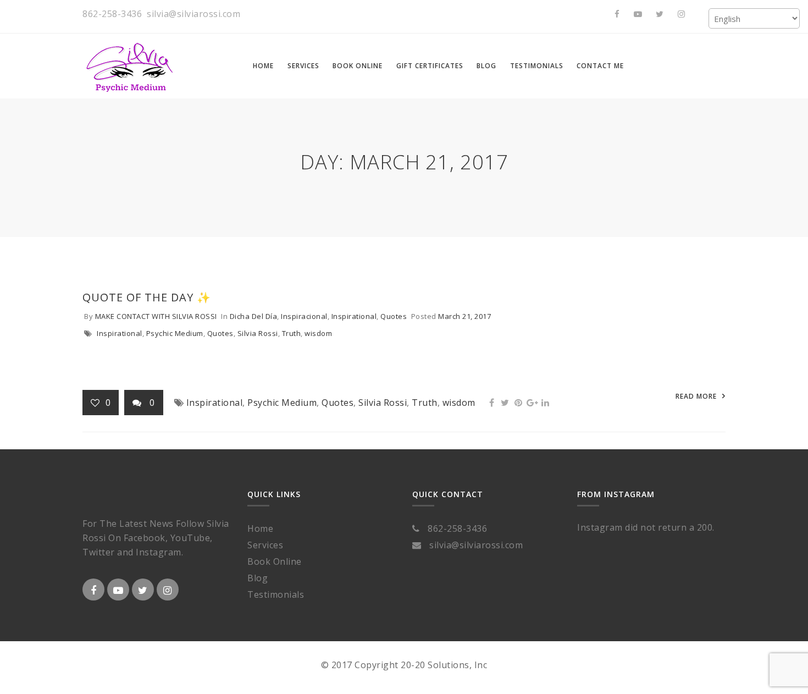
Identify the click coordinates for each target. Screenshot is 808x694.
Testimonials (275, 594)
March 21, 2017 (464, 316)
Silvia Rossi (257, 333)
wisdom (318, 333)
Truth (291, 333)
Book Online (274, 561)
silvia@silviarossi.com (193, 14)
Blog (257, 578)
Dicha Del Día (254, 316)
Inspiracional (304, 316)
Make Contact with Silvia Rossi (156, 316)
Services (265, 545)
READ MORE (696, 396)
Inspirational (354, 316)
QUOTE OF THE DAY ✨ (146, 297)
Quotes (393, 316)
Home (260, 528)
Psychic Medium (174, 333)
